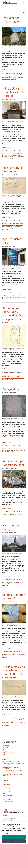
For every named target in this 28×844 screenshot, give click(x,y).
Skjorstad (11, 379)
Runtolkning (8, 516)
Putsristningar (11, 228)
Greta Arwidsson (22, 654)
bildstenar (4, 582)
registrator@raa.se (10, 818)
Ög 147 (9, 376)
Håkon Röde (20, 76)
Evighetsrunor (16, 295)
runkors (6, 724)
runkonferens (8, 297)
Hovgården (4, 77)
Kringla (6, 751)
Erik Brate (12, 76)
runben (3, 297)
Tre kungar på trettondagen (10, 19)
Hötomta (22, 375)
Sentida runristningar (18, 655)
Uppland (13, 516)
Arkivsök (6, 745)
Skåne (12, 451)
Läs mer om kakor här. (19, 833)
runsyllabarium (5, 229)
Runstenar (4, 79)
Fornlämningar (7, 789)
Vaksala (8, 79)
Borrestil (6, 722)
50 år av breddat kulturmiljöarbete (11, 761)
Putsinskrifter (5, 228)
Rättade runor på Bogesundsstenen (13, 463)
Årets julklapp (11, 389)
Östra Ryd (19, 514)
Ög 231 (12, 376)
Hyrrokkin (4, 450)
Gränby (15, 76)
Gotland (18, 153)
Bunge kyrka (4, 223)
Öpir (13, 77)
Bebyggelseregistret (9, 747)
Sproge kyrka (17, 156)
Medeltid (19, 155)
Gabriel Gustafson (15, 223)
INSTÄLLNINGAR (13, 841)
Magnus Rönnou (14, 450)
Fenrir (8, 448)
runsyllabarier (22, 228)
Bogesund (10, 514)
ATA (6, 375)
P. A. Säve (15, 226)
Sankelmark (22, 297)
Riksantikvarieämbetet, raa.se (12, 753)
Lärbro (3, 655)
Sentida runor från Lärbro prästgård (13, 596)
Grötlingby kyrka (13, 225)
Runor (20, 73)
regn (15, 228)
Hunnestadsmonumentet (19, 448)
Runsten (6, 379)
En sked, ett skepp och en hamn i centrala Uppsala (13, 670)
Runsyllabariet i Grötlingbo (12, 169)
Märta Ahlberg (14, 155)
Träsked (19, 724)
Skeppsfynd (15, 724)
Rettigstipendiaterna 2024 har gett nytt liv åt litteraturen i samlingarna (14, 771)
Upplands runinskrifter (20, 516)
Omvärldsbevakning (8, 795)
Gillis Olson (14, 153)
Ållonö (3, 375)
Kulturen (8, 450)
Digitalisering (6, 786)
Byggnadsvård (6, 784)
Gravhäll (9, 155)
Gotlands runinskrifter (19, 582)
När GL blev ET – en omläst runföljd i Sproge (13, 92)
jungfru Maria (5, 583)
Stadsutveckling (7, 799)
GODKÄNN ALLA (14, 837)
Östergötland (5, 378)
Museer (4, 793)
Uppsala (4, 725)
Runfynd (4, 451)
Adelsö (3, 76)
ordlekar (20, 295)
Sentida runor (11, 655)
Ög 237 (15, 376)
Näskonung (9, 77)
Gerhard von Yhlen (15, 375)
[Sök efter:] (14, 12)
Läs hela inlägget (6, 70)
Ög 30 (18, 376)
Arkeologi (21, 718)
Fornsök (6, 749)
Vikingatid (8, 725)
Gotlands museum (14, 654)
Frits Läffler (11, 448)
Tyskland (13, 298)
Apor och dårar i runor (12, 240)
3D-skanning (4, 514)
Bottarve (4, 654)
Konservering (6, 791)
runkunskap (13, 297)
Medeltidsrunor (5, 156)
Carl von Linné (9, 295)
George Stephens (15, 722)
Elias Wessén (9, 153)
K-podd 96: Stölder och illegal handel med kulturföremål (13, 764)
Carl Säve (7, 76)
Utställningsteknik (8, 801)
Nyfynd (19, 450)
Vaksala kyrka (13, 79)
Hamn (21, 722)
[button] (23, 3)
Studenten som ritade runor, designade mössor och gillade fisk (13, 313)
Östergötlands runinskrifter (13, 378)
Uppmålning (10, 158)
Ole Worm (23, 450)
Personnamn (17, 77)
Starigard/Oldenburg (6, 298)
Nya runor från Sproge (11, 527)
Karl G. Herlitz (20, 225)
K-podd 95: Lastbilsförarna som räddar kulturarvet (12, 774)
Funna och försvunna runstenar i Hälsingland (11, 767)
